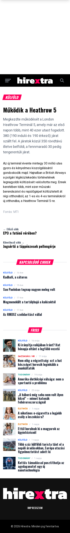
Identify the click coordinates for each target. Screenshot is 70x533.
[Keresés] (62, 80)
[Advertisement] (35, 37)
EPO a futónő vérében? (20, 231)
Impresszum (35, 508)
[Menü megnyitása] (8, 80)
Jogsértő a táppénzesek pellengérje (29, 244)
